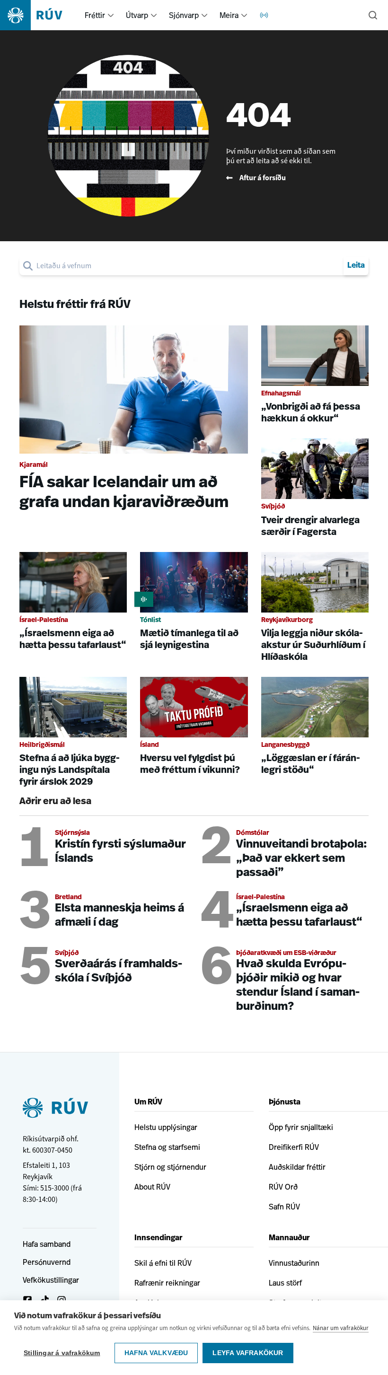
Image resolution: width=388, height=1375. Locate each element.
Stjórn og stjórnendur (170, 1167)
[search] (188, 265)
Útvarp (137, 15)
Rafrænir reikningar (167, 1282)
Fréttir (95, 15)
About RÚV (152, 1186)
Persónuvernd (47, 1262)
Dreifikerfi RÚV (294, 1147)
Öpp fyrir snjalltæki (301, 1127)
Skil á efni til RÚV (163, 1263)
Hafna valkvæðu (156, 1353)
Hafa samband (47, 1244)
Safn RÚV (284, 1206)
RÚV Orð (283, 1186)
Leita (356, 266)
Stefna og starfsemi (167, 1147)
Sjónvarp (184, 15)
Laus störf (285, 1282)
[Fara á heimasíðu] (39, 15)
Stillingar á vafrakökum (62, 1353)
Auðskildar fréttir (297, 1167)
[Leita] (373, 15)
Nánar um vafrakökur (341, 1328)
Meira (229, 15)
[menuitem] (111, 15)
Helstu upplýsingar (165, 1127)
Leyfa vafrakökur (247, 1353)
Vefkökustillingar (51, 1280)
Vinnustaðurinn (294, 1263)
